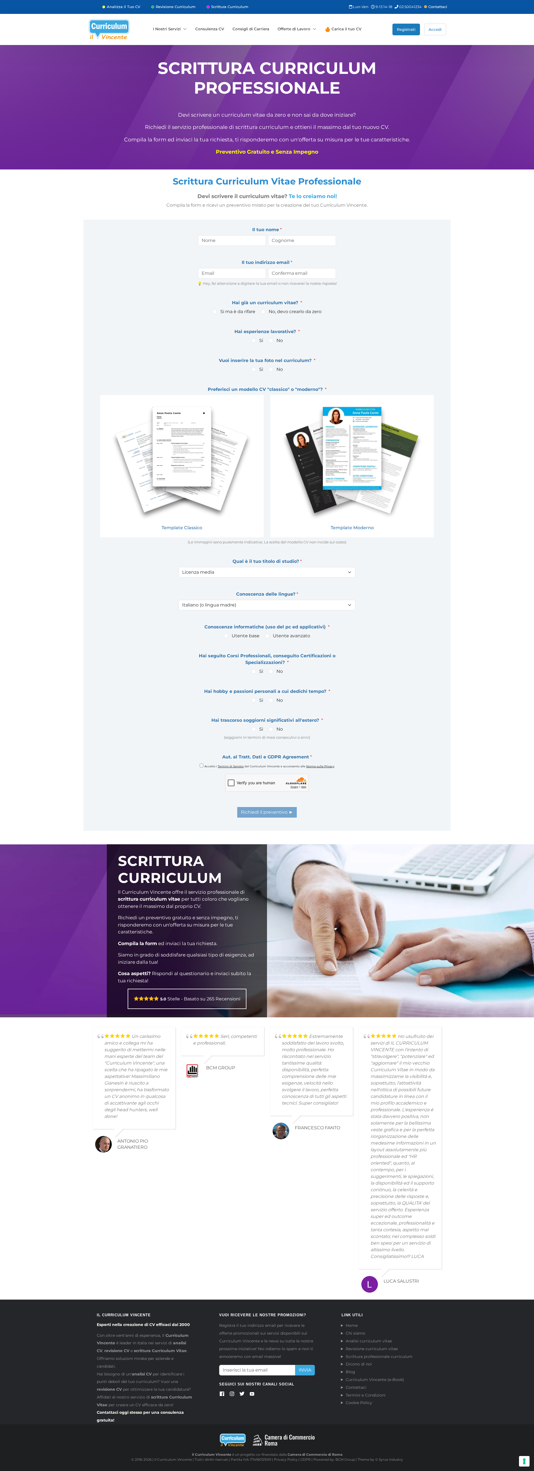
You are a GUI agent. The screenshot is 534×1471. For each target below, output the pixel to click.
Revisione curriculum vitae (372, 1348)
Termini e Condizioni (365, 1395)
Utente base (245, 635)
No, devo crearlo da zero (295, 311)
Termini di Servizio (231, 766)
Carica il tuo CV (346, 29)
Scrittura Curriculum (229, 6)
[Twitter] (242, 1395)
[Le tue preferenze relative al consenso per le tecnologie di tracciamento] (524, 1461)
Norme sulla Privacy (320, 766)
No (279, 340)
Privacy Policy (286, 1459)
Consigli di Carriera (251, 29)
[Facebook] (222, 1395)
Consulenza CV (209, 29)
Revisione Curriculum (176, 6)
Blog (350, 1371)
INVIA (305, 1370)
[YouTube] (252, 1395)
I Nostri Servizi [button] (167, 29)
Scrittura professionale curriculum (379, 1356)
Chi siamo (355, 1333)
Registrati (406, 29)
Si (261, 340)
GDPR (305, 1459)
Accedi (435, 29)
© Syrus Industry (389, 1459)
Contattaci (437, 6)
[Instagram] (232, 1395)
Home (352, 1325)
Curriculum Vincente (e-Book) (375, 1379)
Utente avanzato (291, 635)
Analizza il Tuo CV (123, 6)
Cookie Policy (359, 1402)
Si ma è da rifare (237, 311)
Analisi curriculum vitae (369, 1340)
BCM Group (345, 1459)
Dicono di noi (359, 1364)
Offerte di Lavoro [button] (294, 29)
